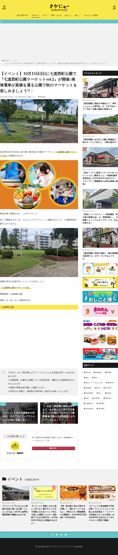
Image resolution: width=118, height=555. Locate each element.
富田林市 (108, 398)
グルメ (44, 15)
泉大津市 (108, 388)
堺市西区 (102, 403)
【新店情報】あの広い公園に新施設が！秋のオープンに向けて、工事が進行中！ (100, 140)
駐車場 (109, 372)
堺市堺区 (43, 97)
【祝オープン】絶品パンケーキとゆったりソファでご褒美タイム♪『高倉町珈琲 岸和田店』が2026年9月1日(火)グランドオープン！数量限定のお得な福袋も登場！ (100, 178)
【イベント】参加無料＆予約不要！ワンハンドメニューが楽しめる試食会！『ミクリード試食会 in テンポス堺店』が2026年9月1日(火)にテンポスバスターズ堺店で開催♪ (101, 513)
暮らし (77, 15)
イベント (34, 15)
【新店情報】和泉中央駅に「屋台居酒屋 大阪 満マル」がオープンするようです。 (100, 256)
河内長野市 (89, 393)
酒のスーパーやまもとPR (94, 383)
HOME (6, 61)
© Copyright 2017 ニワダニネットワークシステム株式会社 (59, 546)
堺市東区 (102, 409)
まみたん (67, 15)
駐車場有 (99, 372)
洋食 (98, 388)
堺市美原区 (89, 409)
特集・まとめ (56, 15)
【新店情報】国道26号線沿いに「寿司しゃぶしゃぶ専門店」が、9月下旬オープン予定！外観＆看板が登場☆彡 (100, 106)
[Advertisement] (59, 42)
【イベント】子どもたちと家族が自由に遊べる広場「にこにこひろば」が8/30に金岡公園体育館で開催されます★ (15, 510)
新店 (87, 398)
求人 (100, 393)
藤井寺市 (111, 383)
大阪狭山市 (89, 403)
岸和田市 (97, 398)
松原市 (109, 393)
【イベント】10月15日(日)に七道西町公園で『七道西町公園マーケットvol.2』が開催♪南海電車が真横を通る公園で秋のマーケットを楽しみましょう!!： (55, 63)
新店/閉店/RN (22, 15)
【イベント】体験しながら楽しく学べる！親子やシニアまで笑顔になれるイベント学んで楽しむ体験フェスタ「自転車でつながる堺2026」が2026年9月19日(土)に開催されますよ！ (44, 514)
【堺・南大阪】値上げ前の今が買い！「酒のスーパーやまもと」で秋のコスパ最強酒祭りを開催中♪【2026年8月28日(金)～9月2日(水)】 (73, 512)
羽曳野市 (89, 388)
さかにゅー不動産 (91, 15)
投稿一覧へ (53, 448)
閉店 (95, 378)
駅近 (87, 378)
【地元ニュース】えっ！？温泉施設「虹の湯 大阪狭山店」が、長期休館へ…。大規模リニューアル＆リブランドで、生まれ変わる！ (100, 218)
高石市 (88, 372)
